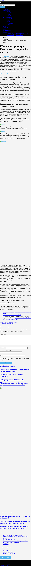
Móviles (5, 26)
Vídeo (8, 24)
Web (1, 355)
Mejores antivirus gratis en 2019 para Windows (15, 541)
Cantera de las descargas (9, 539)
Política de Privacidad (9, 553)
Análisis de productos (7, 366)
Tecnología (9, 564)
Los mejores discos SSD (6, 323)
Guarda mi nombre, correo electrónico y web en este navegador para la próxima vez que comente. (14, 359)
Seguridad (9, 15)
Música (8, 21)
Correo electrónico (5, 350)
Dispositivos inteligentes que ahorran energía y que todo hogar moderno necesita (15, 522)
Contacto (5, 550)
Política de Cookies (8, 552)
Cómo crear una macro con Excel (12, 315)
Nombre (2, 347)
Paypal (5, 32)
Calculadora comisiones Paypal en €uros (17, 33)
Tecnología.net (6, 56)
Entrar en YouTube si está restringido (12, 535)
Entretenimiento (7, 17)
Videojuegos (10, 23)
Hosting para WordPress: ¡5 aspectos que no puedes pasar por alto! (15, 370)
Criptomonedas (7, 30)
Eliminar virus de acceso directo (11, 542)
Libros (8, 20)
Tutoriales (5, 27)
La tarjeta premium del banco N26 (12, 380)
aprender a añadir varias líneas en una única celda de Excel (17, 318)
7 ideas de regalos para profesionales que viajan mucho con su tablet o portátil (14, 384)
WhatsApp (9, 13)
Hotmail (9, 14)
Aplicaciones (6, 10)
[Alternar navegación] (0, 2)
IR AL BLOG (5, 557)
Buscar (2, 3)
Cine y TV (9, 18)
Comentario (3, 334)
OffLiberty (6, 544)
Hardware (6, 29)
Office (8, 11)
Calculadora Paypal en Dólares (15, 35)
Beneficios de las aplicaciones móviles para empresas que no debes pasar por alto (14, 527)
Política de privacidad (4, 565)
